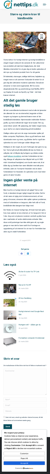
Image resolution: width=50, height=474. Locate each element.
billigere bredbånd (14, 156)
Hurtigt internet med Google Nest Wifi (31, 313)
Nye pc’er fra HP (25, 285)
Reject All (24, 458)
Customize (24, 453)
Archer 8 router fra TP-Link (29, 272)
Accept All (24, 463)
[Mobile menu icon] (45, 4)
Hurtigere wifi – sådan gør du (30, 325)
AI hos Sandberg (25, 298)
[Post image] (9, 275)
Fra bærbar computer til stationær (32, 338)
